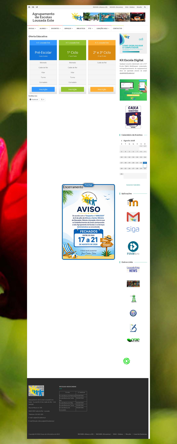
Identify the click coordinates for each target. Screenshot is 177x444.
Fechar (88, 185)
